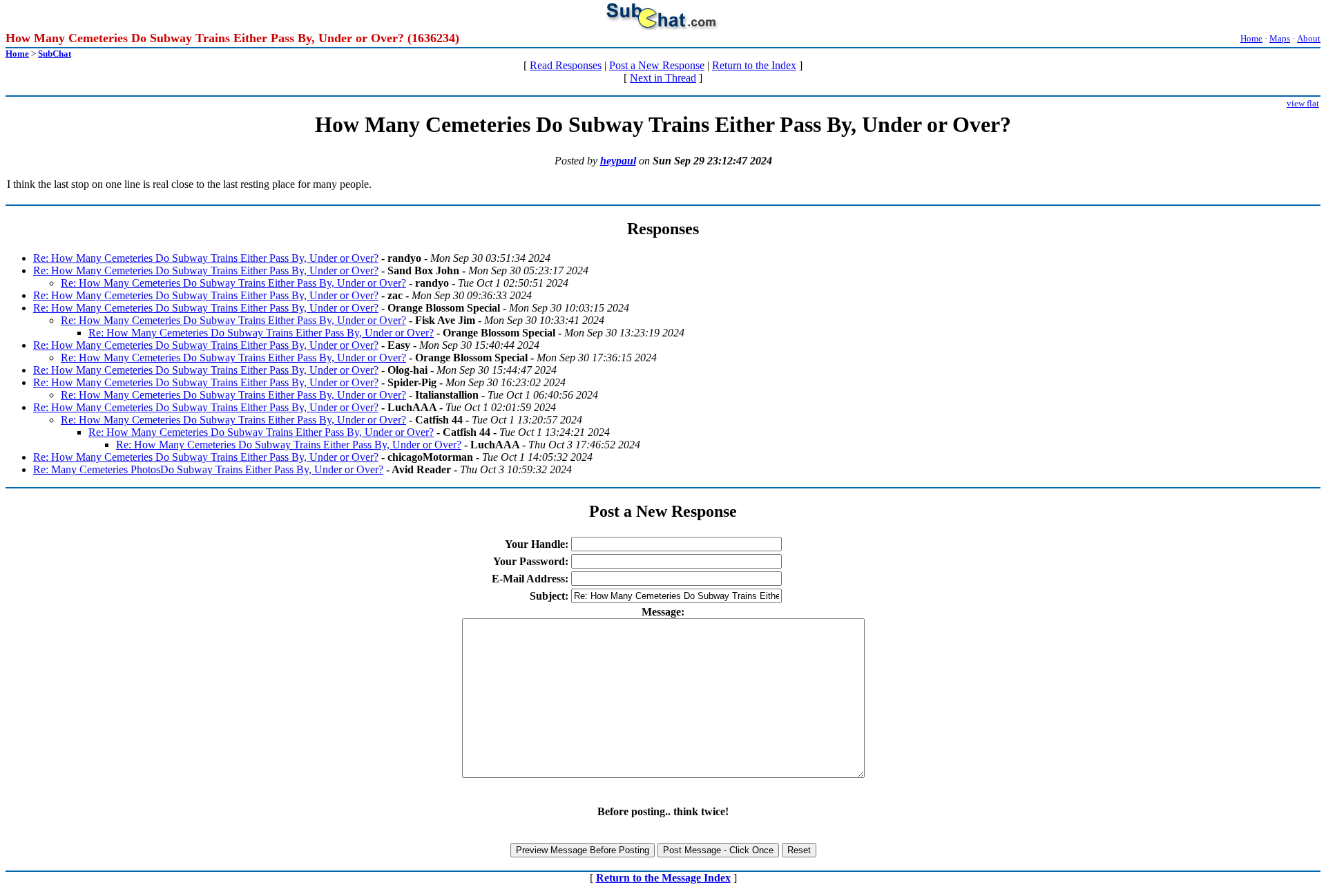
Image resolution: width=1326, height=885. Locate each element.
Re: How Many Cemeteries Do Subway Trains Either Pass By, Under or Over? (205, 258)
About (1308, 38)
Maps (1279, 38)
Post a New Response (656, 65)
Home (1251, 38)
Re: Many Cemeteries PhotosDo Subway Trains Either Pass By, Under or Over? (208, 469)
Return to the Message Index (663, 878)
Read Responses (566, 65)
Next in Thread (663, 78)
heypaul (618, 160)
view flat (1303, 103)
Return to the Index (754, 65)
